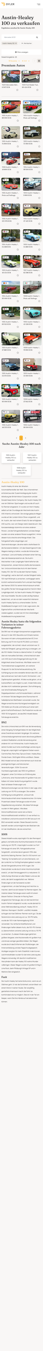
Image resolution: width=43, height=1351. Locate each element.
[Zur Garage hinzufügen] (17, 90)
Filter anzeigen (22, 52)
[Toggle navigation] (39, 4)
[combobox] (21, 37)
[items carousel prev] (4, 77)
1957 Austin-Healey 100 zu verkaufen (32, 457)
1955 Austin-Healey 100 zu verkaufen (10, 457)
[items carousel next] (37, 77)
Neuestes (14, 61)
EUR (25, 61)
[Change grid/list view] (34, 61)
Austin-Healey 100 (8, 43)
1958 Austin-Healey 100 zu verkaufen (21, 470)
